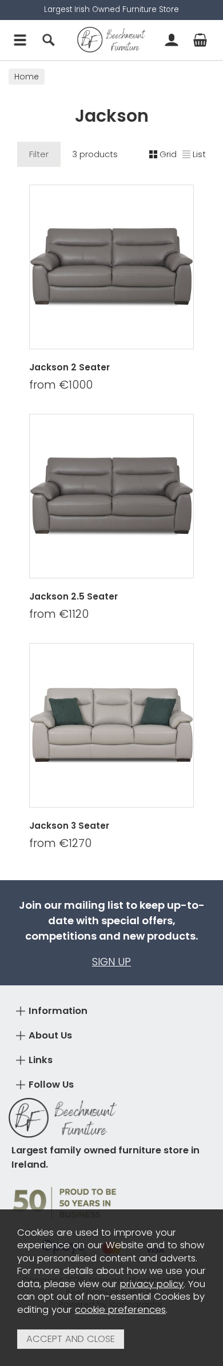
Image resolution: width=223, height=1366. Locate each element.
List (199, 154)
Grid (168, 154)
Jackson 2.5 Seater (73, 596)
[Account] (171, 40)
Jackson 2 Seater (69, 367)
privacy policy (152, 1284)
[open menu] (20, 40)
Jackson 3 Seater (69, 826)
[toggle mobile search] (48, 40)
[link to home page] (111, 40)
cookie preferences (120, 1309)
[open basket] (200, 40)
